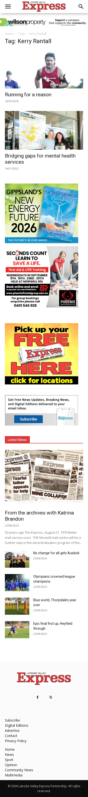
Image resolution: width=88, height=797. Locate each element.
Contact (11, 735)
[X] (50, 697)
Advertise (12, 730)
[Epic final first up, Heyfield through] (17, 629)
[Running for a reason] (44, 69)
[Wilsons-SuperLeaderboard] (44, 22)
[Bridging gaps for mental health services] (44, 130)
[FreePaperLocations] (41, 383)
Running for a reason (28, 95)
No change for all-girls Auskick (56, 553)
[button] (8, 6)
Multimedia (13, 775)
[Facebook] (37, 697)
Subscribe (12, 720)
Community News (19, 770)
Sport (9, 759)
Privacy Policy (15, 740)
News (9, 754)
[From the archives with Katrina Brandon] (44, 478)
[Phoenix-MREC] (41, 306)
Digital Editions (16, 725)
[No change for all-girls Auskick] (17, 559)
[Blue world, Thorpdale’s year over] (17, 606)
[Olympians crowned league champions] (17, 582)
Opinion (11, 764)
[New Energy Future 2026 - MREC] (41, 243)
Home (9, 34)
